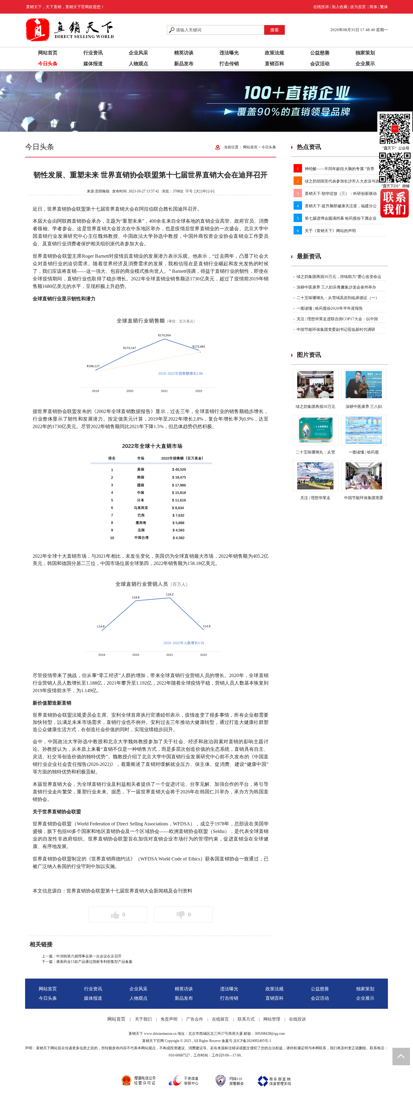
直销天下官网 (153, 1041)
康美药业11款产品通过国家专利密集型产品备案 (94, 962)
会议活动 (320, 63)
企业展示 (365, 63)
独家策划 (365, 52)
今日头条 (47, 63)
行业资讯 (93, 52)
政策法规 (274, 52)
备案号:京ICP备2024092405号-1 (246, 1041)
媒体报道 (93, 63)
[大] (197, 191)
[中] (204, 191)
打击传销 (229, 63)
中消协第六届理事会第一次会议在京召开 (89, 956)
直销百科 (274, 63)
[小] (211, 191)
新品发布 (183, 63)
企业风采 (138, 52)
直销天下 (135, 1033)
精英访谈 (183, 52)
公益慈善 (320, 52)
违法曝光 (229, 52)
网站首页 (47, 52)
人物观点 (138, 63)
